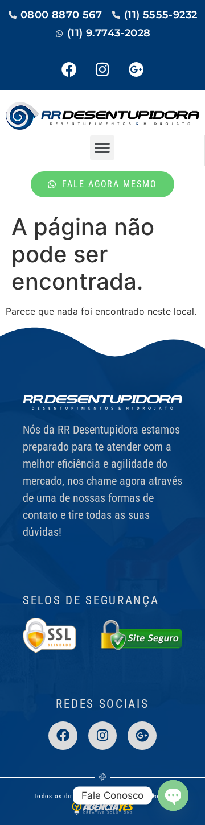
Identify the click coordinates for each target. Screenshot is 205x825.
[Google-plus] (136, 69)
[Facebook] (69, 69)
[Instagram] (102, 69)
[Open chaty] (173, 795)
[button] (102, 147)
